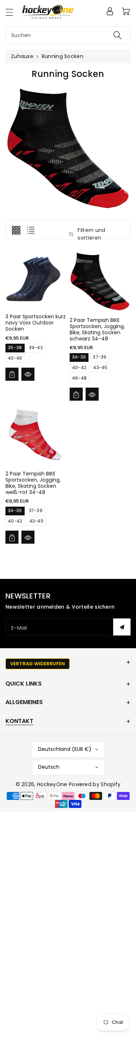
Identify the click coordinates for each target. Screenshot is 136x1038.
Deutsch (48, 767)
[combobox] (68, 35)
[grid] (15, 230)
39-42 (36, 347)
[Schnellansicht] (27, 374)
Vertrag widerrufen (37, 663)
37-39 (100, 357)
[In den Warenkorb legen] (11, 374)
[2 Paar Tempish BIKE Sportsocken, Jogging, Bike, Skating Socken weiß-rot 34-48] (35, 435)
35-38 (15, 347)
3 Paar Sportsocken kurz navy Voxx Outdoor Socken (35, 322)
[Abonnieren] (122, 627)
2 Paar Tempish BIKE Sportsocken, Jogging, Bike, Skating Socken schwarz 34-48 (97, 329)
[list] (30, 230)
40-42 (79, 367)
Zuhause (22, 56)
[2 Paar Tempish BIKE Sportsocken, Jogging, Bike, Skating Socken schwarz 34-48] (100, 281)
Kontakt (19, 721)
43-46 (15, 358)
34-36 (79, 357)
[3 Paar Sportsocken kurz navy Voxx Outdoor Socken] (35, 279)
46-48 (79, 378)
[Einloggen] (110, 11)
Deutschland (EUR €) (64, 749)
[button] (12, 12)
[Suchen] (117, 35)
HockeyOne (52, 784)
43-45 (100, 367)
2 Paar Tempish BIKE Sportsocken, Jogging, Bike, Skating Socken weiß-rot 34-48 (33, 482)
